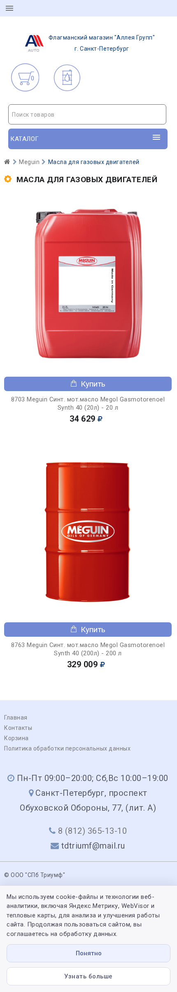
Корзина (16, 738)
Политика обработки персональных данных (67, 748)
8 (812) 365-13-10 (92, 831)
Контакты (18, 728)
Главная (16, 717)
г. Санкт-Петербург (102, 43)
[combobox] (87, 114)
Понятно (89, 953)
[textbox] (87, 114)
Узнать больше (88, 976)
